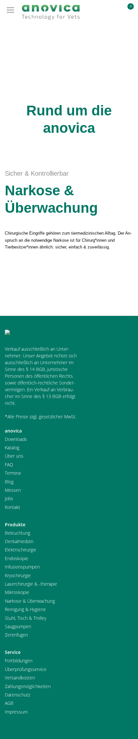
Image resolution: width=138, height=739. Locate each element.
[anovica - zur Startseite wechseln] (51, 12)
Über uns (14, 456)
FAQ (9, 465)
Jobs (9, 498)
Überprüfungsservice (26, 669)
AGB (9, 703)
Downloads (16, 439)
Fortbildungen (18, 660)
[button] (112, 11)
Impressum (16, 712)
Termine (13, 473)
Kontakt (12, 507)
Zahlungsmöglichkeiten (28, 686)
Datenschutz (17, 695)
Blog (9, 482)
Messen (13, 490)
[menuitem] (112, 12)
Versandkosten (20, 678)
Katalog (12, 447)
